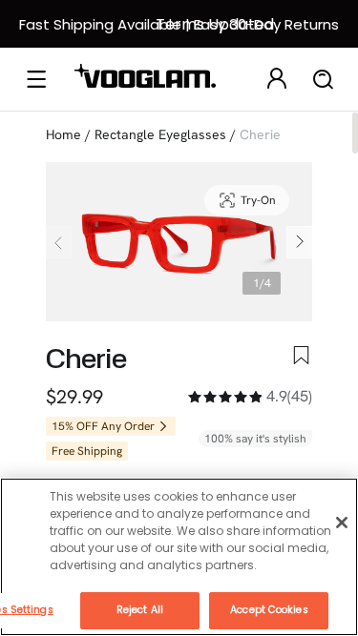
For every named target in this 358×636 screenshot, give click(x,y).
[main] (179, 557)
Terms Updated (215, 24)
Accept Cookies (268, 610)
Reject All (139, 610)
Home (63, 134)
